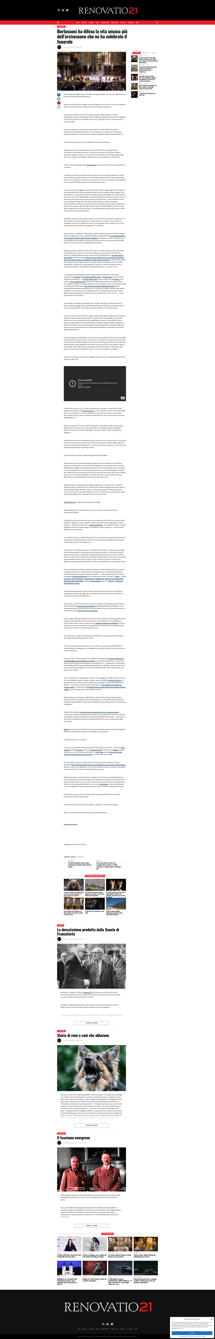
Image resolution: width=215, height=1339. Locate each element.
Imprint (203, 1336)
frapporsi (116, 750)
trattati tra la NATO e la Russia (87, 611)
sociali (117, 576)
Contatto (123, 22)
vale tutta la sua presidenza (86, 606)
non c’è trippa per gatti (77, 282)
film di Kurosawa (88, 411)
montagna (76, 277)
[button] (211, 1319)
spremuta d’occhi (96, 750)
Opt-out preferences (183, 1336)
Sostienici (130, 22)
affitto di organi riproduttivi (114, 579)
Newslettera (114, 22)
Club (97, 752)
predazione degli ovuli (79, 576)
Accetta (192, 1333)
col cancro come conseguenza (73, 579)
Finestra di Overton (114, 680)
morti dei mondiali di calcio (91, 277)
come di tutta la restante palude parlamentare (99, 286)
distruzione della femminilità (73, 581)
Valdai (101, 752)
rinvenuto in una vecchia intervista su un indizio (99, 712)
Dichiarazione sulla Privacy (195, 1336)
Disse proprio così (70, 502)
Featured (80, 857)
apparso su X (88, 992)
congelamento (89, 579)
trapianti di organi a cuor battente (106, 623)
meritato (79, 750)
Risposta (67, 729)
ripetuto (116, 279)
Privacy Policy (105, 22)
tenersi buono (107, 277)
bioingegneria (99, 579)
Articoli (84, 22)
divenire (111, 581)
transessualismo (95, 581)
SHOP (137, 22)
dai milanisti (104, 784)
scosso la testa (91, 165)
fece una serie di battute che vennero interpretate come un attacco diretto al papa (98, 765)
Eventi (97, 22)
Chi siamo (90, 22)
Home (78, 22)
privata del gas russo (90, 279)
